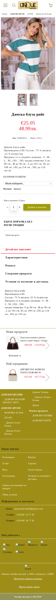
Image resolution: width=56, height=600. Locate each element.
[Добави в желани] (48, 199)
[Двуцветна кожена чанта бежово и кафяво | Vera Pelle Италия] (12, 375)
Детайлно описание (18, 249)
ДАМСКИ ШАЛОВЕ (12, 395)
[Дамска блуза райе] (28, 89)
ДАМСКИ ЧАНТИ (42, 420)
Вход (4, 470)
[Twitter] (12, 526)
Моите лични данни (29, 587)
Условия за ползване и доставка (26, 281)
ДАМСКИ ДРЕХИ (17, 14)
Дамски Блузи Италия (12, 432)
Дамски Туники (41, 392)
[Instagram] (19, 526)
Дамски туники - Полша (42, 398)
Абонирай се (14, 355)
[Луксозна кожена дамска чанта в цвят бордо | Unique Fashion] (12, 343)
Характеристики (16, 257)
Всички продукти (38, 411)
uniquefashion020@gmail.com (28, 509)
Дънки (36, 405)
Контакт (32, 457)
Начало (4, 14)
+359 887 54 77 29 (25, 515)
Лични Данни (35, 470)
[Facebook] (5, 526)
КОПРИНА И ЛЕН (14, 413)
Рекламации (8, 457)
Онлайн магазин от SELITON (28, 597)
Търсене (32, 463)
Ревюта (10, 265)
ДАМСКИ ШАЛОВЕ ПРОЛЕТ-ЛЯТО (14, 401)
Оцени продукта (12, 235)
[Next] (46, 345)
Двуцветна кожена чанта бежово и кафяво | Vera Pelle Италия (33, 371)
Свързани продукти (18, 273)
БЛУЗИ (30, 14)
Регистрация (8, 476)
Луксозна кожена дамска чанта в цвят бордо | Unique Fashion (34, 339)
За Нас (5, 463)
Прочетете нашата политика (28, 579)
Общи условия (9, 494)
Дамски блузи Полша (44, 14)
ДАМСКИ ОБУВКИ (42, 415)
